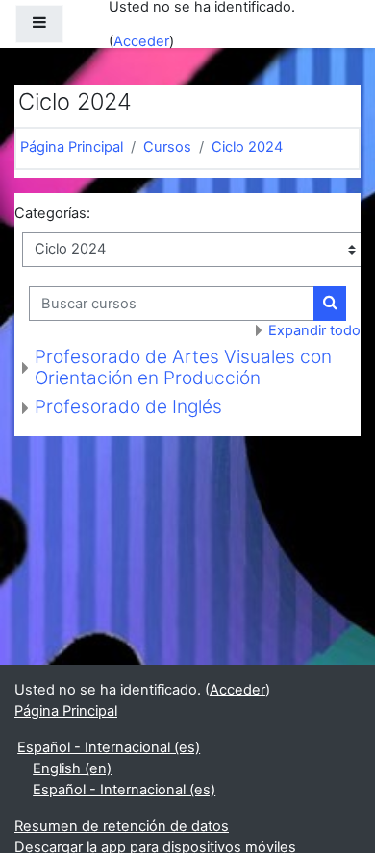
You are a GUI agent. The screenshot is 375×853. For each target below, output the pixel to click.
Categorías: (52, 213)
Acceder (141, 41)
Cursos (167, 147)
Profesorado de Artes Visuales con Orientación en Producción (183, 368)
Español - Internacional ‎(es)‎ (108, 747)
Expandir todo (314, 330)
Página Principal (71, 147)
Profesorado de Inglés (128, 407)
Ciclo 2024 (247, 147)
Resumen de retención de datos (121, 826)
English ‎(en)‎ (72, 768)
